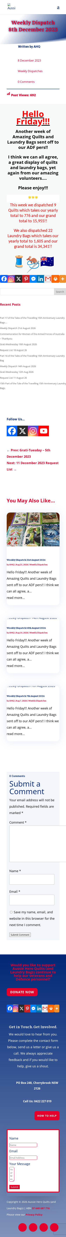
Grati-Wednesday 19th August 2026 (18, 344)
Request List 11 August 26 (13, 377)
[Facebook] (3, 279)
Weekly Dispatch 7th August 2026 (26, 695)
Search (60, 291)
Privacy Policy (34, 1214)
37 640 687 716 (41, 1208)
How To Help (47, 1115)
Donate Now (22, 992)
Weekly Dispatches (30, 71)
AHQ (37, 46)
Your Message (19, 1164)
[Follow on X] (33, 1227)
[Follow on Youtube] (54, 1227)
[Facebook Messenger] (33, 279)
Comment (18, 822)
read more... (16, 597)
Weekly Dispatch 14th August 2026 (18, 366)
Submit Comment (20, 934)
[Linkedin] (40, 279)
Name (15, 871)
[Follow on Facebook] (22, 1227)
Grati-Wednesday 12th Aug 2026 (16, 372)
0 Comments (26, 82)
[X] (18, 279)
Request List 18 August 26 (13, 350)
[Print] (55, 279)
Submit (14, 1187)
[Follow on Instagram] (43, 1227)
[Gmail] (47, 279)
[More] (62, 279)
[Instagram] (11, 279)
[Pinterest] (25, 279)
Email (14, 891)
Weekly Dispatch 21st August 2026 (18, 328)
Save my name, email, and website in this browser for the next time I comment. (32, 918)
